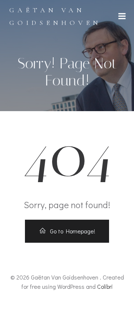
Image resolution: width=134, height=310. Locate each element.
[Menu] (122, 16)
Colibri (105, 286)
